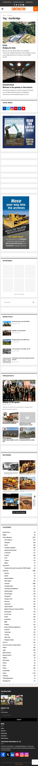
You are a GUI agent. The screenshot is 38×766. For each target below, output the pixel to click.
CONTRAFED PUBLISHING (18, 2)
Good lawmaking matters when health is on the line (10, 440)
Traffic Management (8, 678)
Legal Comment (8, 606)
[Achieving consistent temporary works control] (7, 360)
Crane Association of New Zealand (12, 645)
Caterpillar (7, 542)
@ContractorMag (19, 294)
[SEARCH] (33, 302)
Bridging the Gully (9, 48)
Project (5, 45)
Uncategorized (6, 681)
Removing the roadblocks (9, 423)
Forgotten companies (9, 547)
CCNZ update (7, 581)
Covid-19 (5, 642)
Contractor (5, 84)
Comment (6, 583)
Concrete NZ (6, 565)
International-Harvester (10, 550)
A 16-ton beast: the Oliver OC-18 (21, 349)
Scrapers (6, 555)
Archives (6, 573)
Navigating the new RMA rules (20, 340)
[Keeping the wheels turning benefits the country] (27, 432)
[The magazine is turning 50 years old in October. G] (11, 501)
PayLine (5, 663)
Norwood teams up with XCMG (20, 321)
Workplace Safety (9, 640)
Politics (5, 668)
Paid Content (6, 660)
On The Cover (7, 614)
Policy (4, 665)
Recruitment (7, 619)
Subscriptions (4, 738)
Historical (7, 601)
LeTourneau (7, 552)
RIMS (5, 622)
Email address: (4, 712)
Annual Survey (6, 532)
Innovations (7, 604)
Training (6, 634)
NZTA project (7, 611)
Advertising (4, 733)
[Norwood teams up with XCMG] (7, 323)
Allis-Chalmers (8, 540)
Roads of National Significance (12, 627)
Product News (6, 670)
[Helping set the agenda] (7, 333)
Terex (5, 558)
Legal (4, 650)
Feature (5, 647)
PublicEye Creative (19, 764)
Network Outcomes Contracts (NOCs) (14, 609)
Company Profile (8, 586)
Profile (6, 617)
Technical (6, 629)
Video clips (7, 637)
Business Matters (8, 578)
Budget (4, 535)
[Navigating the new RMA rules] (7, 342)
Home (2, 728)
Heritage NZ (7, 596)
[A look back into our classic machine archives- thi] (11, 468)
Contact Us (3, 736)
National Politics (7, 655)
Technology (7, 632)
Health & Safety (8, 591)
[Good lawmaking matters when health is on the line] (11, 432)
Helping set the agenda (19, 331)
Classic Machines (7, 537)
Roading (11, 84)
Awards (6, 576)
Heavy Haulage (8, 593)
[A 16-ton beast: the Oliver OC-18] (7, 351)
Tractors (6, 560)
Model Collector (7, 652)
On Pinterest (7, 261)
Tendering (5, 675)
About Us (3, 731)
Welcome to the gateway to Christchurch (17, 87)
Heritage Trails (8, 599)
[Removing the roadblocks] (11, 417)
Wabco (6, 563)
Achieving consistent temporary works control (23, 359)
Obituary (5, 657)
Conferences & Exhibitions (11, 588)
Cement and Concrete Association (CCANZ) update (17, 568)
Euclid (6, 545)
